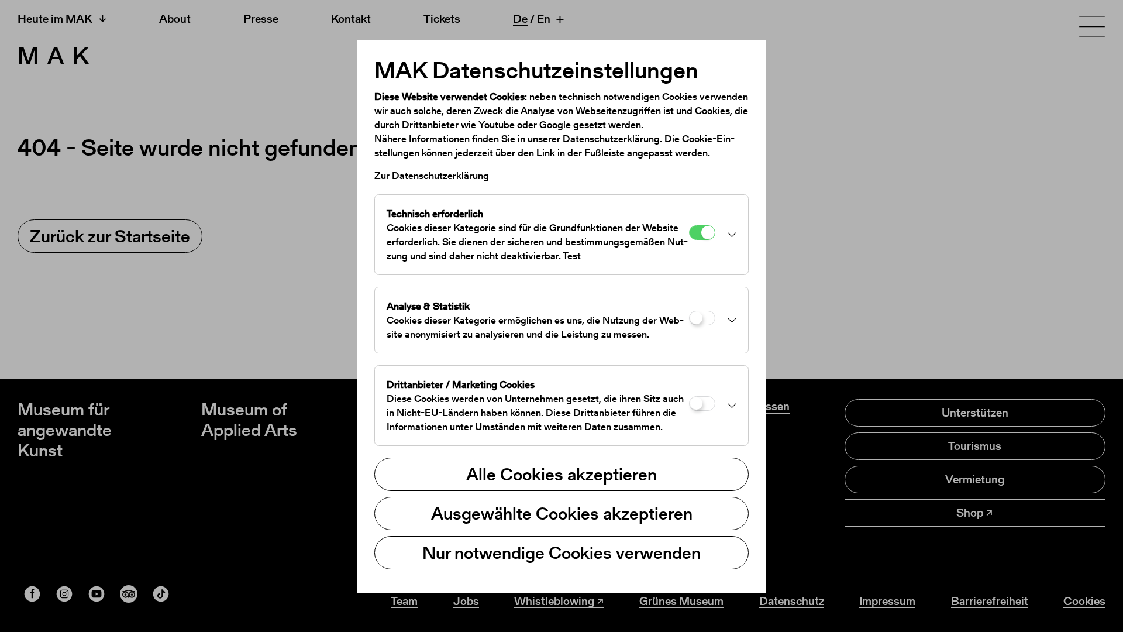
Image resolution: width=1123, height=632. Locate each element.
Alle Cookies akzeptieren (561, 474)
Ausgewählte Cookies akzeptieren (562, 513)
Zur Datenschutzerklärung (431, 176)
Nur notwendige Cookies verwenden (561, 552)
